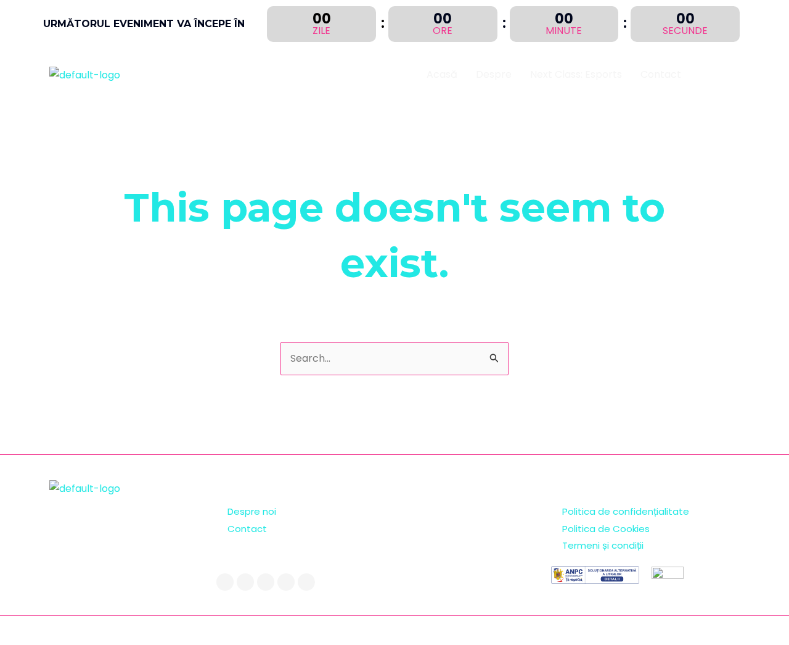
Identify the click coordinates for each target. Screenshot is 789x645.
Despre (494, 74)
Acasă (442, 74)
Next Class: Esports (576, 74)
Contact (660, 74)
